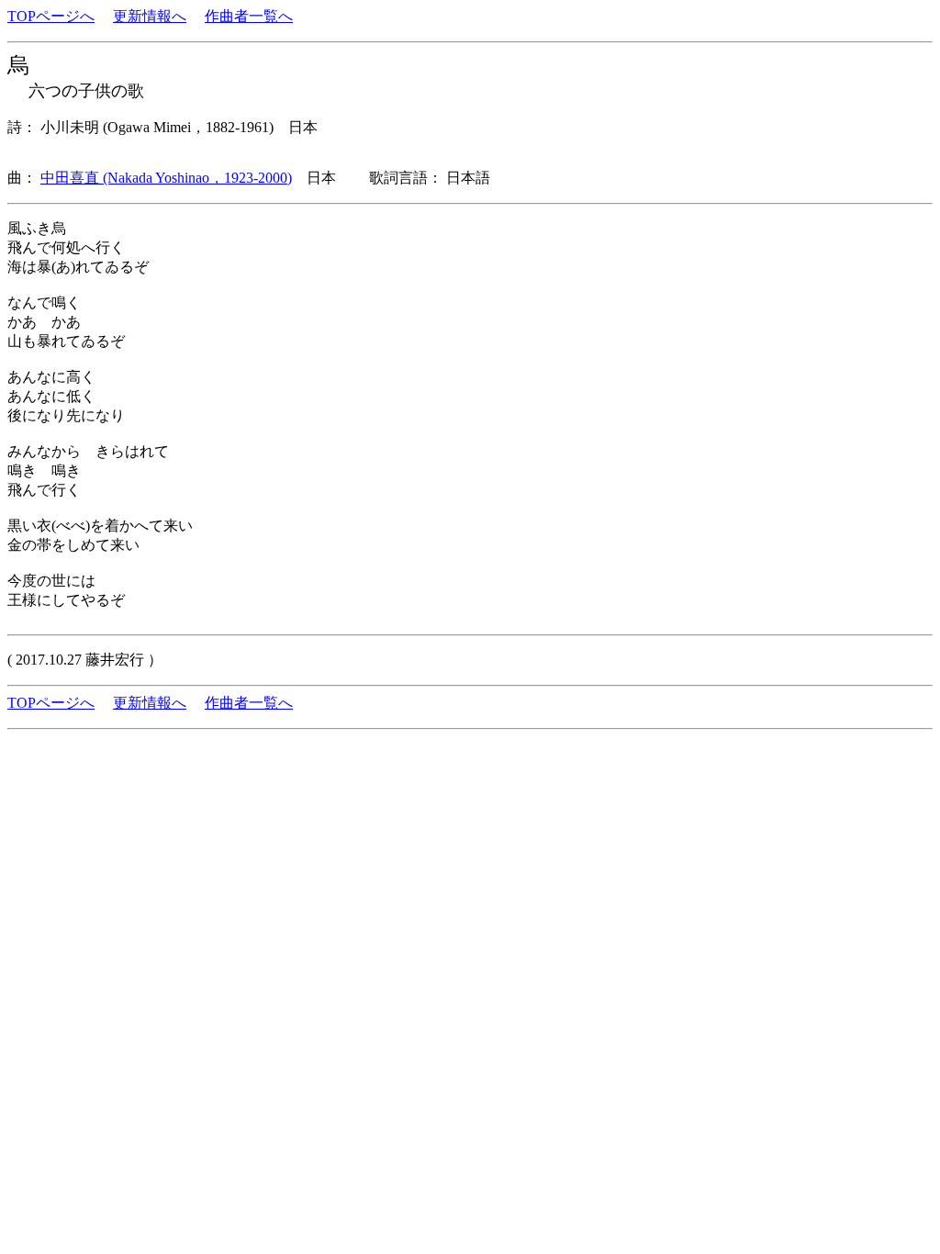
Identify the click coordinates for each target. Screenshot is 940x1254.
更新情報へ (149, 16)
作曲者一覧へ (249, 16)
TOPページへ (51, 16)
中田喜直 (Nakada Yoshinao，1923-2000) (166, 177)
